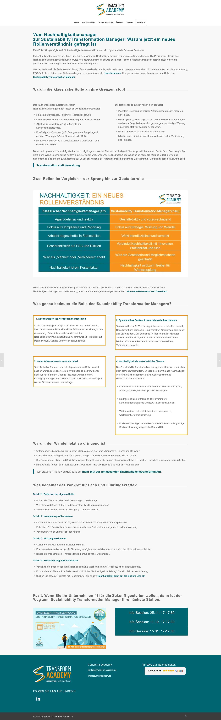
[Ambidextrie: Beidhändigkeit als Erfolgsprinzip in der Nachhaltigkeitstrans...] (2, 360)
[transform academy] (110, 9)
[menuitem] (76, 22)
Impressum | (93, 675)
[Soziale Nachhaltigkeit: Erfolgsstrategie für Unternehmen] (219, 360)
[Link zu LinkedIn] (186, 716)
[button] (165, 671)
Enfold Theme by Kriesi (65, 716)
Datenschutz (105, 675)
